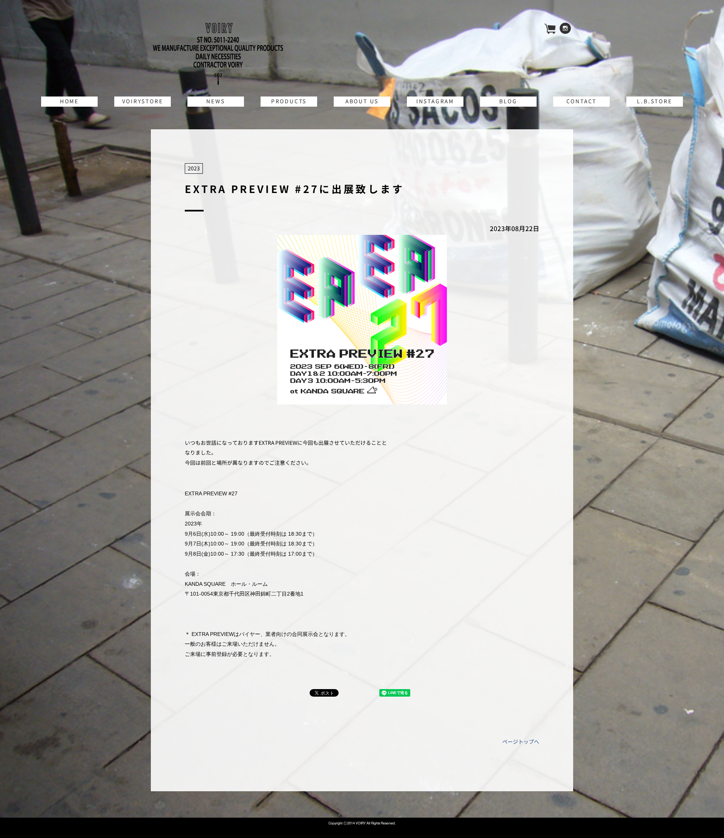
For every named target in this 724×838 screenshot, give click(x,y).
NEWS (215, 101)
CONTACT (581, 101)
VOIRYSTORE (142, 101)
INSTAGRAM (435, 101)
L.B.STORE (654, 101)
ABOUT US (362, 101)
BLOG (508, 101)
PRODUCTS (289, 101)
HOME (69, 101)
